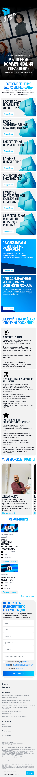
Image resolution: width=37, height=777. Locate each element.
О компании (6, 731)
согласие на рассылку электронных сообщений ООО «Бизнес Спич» (19, 666)
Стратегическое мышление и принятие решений (18, 705)
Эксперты (6, 687)
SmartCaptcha (19, 668)
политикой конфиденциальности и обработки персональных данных (19, 663)
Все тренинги (6, 713)
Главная (5, 684)
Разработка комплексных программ (14, 716)
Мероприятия (6, 726)
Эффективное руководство (11, 711)
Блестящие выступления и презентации (15, 695)
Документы (6, 735)
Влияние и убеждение (9, 697)
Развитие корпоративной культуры (14, 702)
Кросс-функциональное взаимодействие (16, 700)
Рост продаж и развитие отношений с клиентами (15, 708)
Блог (3, 724)
